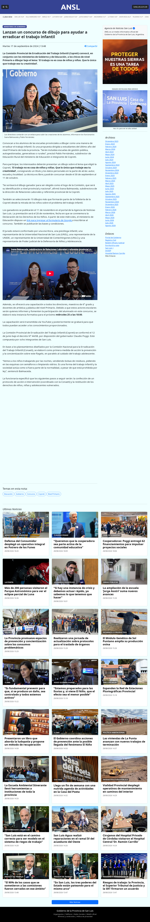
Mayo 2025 (109, 186)
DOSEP (108, 250)
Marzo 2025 (110, 181)
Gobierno (20, 494)
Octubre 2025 (111, 199)
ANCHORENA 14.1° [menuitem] (100, 17)
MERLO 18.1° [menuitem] (46, 17)
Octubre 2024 (111, 167)
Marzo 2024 (110, 149)
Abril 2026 (109, 215)
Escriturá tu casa (112, 245)
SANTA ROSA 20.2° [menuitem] (125, 17)
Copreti (41, 494)
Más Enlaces (110, 256)
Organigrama (58, 914)
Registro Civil (110, 240)
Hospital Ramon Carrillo (115, 253)
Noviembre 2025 (112, 202)
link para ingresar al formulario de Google (49, 220)
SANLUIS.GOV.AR (140, 7)
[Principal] (5, 7)
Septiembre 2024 (112, 165)
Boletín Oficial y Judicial (114, 242)
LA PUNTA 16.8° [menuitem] (57, 17)
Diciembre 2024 (111, 173)
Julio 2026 (109, 223)
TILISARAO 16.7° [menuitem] (138, 17)
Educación (8, 494)
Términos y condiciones (66, 916)
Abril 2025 (109, 183)
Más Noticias (75, 902)
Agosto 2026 (110, 225)
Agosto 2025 (110, 194)
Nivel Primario (54, 494)
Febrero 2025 (110, 178)
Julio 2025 (109, 191)
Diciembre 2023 (111, 141)
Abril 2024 (109, 152)
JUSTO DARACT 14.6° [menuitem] (85, 17)
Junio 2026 (109, 220)
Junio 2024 (109, 157)
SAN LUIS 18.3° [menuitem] (19, 17)
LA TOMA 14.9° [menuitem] (112, 17)
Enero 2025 (110, 175)
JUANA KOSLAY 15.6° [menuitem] (70, 17)
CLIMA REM (7, 17)
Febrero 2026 (110, 210)
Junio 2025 (109, 189)
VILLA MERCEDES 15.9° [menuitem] (33, 17)
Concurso (31, 494)
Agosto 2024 (110, 162)
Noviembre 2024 (112, 170)
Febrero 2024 (110, 146)
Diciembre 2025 (111, 204)
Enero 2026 (110, 207)
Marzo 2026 (110, 212)
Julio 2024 (109, 160)
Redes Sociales (79, 914)
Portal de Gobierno (113, 237)
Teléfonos (68, 914)
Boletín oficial (92, 914)
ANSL (70, 7)
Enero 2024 (110, 144)
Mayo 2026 (109, 217)
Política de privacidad (84, 916)
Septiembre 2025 (112, 196)
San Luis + (109, 248)
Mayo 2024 (109, 154)
